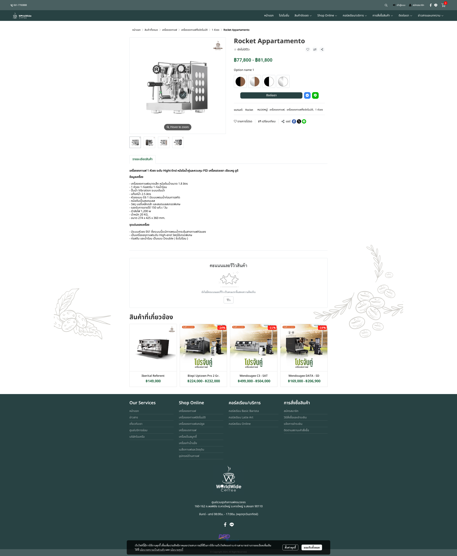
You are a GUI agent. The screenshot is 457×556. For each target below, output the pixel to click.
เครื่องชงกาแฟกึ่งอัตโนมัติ (194, 30)
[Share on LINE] (304, 121)
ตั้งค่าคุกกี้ (290, 547)
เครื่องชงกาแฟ (169, 30)
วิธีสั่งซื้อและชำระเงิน (295, 417)
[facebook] (431, 5)
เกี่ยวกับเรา (135, 424)
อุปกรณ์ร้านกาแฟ (189, 456)
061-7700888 (20, 5)
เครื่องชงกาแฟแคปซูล (191, 424)
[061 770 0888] (12, 5)
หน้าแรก (136, 30)
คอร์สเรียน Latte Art (241, 417)
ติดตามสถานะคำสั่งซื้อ (296, 430)
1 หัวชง (215, 30)
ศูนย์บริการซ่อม (138, 430)
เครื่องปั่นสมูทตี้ (188, 437)
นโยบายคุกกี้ (176, 549)
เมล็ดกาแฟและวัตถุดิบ (191, 449)
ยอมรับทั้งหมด (312, 547)
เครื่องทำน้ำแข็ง (188, 443)
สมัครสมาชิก (418, 5)
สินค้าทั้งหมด (151, 30)
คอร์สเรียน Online (240, 424)
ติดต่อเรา (271, 95)
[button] (386, 5)
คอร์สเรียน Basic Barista (244, 411)
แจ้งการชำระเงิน (293, 424)
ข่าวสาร (133, 417)
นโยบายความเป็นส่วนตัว (152, 549)
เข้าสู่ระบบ (401, 5)
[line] (436, 5)
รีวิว (228, 300)
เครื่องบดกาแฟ (187, 430)
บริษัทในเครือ (137, 437)
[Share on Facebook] (294, 121)
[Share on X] (299, 121)
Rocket (249, 110)
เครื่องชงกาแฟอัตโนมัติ (192, 417)
